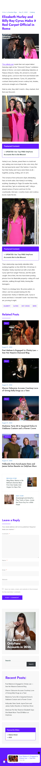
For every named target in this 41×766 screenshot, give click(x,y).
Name (4, 560)
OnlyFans (7, 437)
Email (4, 570)
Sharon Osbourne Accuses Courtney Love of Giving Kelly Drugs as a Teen (20, 389)
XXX (10, 737)
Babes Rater (13, 735)
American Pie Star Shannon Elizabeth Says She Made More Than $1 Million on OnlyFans (19, 712)
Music (6, 323)
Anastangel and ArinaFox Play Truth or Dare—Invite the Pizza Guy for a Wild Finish (25, 500)
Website (4, 579)
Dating (15, 306)
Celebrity (32, 12)
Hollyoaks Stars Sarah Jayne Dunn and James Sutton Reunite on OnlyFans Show (19, 465)
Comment (6, 534)
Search (8, 660)
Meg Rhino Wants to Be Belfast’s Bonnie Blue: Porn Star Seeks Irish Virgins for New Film (14, 482)
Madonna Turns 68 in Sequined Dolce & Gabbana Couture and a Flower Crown (19, 427)
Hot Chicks (26, 306)
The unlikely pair (8, 64)
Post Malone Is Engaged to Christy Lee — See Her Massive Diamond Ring (20, 351)
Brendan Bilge (12, 12)
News (34, 306)
